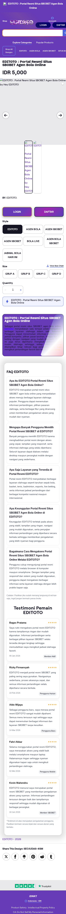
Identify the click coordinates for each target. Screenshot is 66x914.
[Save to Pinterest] (33, 856)
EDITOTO (9, 328)
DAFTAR (49, 211)
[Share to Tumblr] (51, 856)
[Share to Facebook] (15, 856)
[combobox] (33, 33)
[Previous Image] (6, 115)
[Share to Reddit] (42, 856)
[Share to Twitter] (6, 856)
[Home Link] (22, 22)
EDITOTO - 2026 (11, 839)
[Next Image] (60, 115)
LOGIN (43, 25)
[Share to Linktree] (24, 856)
